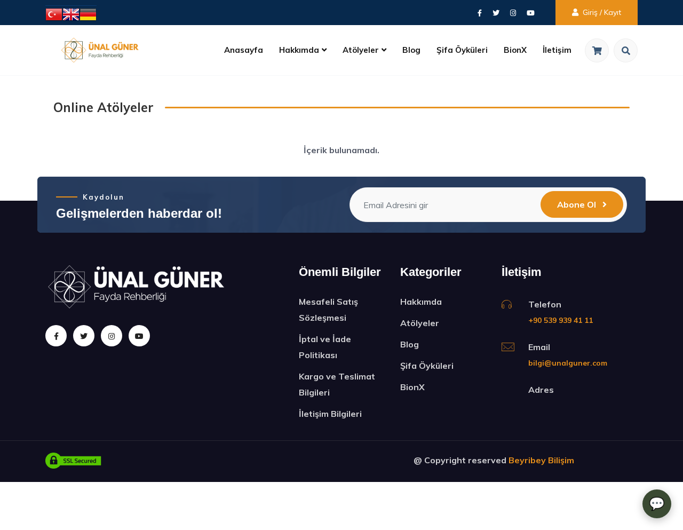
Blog (411, 50)
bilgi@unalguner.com (567, 363)
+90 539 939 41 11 (560, 320)
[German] (88, 13)
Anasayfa (243, 50)
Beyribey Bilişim (541, 460)
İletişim (557, 50)
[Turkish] (53, 13)
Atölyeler (361, 50)
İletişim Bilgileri (330, 413)
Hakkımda (299, 50)
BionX (515, 50)
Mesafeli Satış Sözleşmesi (328, 309)
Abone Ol (577, 204)
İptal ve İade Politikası (325, 347)
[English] (71, 13)
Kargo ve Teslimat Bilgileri (337, 384)
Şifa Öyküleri (462, 50)
